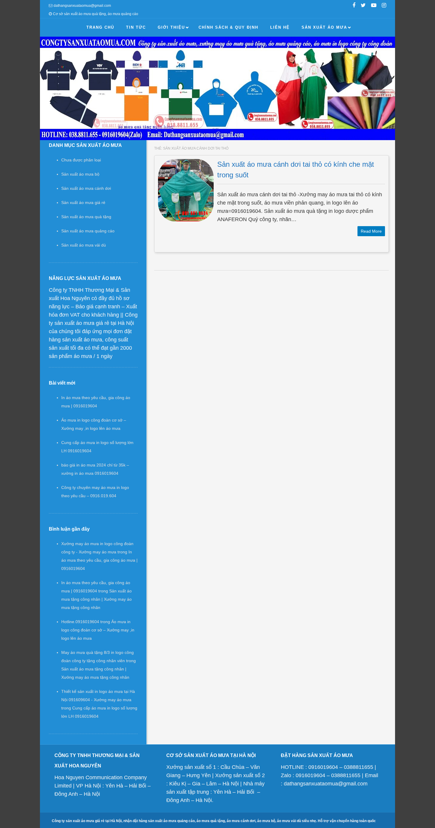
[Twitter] (363, 6)
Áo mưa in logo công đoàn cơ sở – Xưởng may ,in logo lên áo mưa (97, 630)
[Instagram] (384, 6)
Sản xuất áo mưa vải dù (83, 245)
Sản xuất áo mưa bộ (80, 174)
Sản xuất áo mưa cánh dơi (86, 188)
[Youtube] (373, 6)
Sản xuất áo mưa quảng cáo (88, 231)
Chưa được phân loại (81, 160)
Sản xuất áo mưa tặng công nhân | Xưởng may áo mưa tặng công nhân (96, 599)
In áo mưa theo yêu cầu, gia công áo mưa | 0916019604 (99, 560)
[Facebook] (353, 6)
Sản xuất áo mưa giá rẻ (83, 202)
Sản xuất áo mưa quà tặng (86, 216)
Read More (371, 231)
